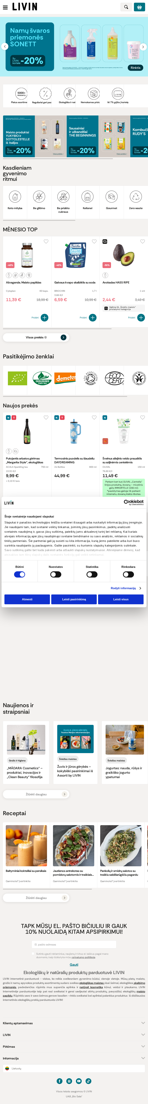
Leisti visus (121, 599)
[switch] (55, 575)
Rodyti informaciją (123, 588)
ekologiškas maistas (91, 983)
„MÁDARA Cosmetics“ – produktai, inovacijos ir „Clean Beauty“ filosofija (25, 772)
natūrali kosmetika (91, 987)
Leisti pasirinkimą (74, 599)
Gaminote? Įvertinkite (18, 881)
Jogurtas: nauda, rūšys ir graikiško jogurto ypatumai (124, 772)
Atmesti (27, 599)
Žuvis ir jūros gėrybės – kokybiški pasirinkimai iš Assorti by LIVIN (75, 771)
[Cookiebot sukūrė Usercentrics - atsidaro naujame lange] (127, 502)
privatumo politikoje (83, 957)
